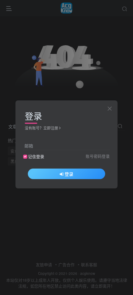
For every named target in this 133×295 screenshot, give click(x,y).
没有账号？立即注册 (41, 127)
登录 (69, 174)
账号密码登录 (98, 156)
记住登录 (36, 156)
